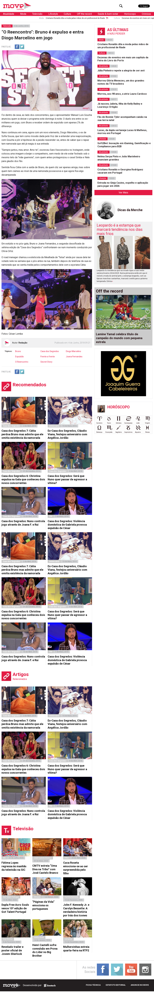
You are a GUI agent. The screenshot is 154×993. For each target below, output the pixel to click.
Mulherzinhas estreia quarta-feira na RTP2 (76, 948)
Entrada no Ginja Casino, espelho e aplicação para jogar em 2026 (122, 184)
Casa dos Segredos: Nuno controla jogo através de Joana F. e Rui (23, 523)
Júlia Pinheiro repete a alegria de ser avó (121, 70)
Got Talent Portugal (11, 897)
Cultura (67, 13)
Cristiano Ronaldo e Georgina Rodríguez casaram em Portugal (120, 171)
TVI (50, 516)
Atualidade (8, 13)
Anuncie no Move (140, 985)
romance (68, 939)
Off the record (84, 13)
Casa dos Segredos (49, 351)
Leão (138, 423)
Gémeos (119, 423)
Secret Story (46, 362)
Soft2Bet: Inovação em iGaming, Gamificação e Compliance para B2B (124, 145)
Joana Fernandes (74, 356)
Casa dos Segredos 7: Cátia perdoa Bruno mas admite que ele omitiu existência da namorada (22, 434)
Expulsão (19, 356)
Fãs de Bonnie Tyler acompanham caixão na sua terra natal (122, 119)
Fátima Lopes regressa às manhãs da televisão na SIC (14, 866)
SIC (4, 858)
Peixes (147, 432)
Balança (99, 432)
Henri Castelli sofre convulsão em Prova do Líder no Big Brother (44, 950)
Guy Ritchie (7, 939)
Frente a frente (47, 356)
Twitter (22, 46)
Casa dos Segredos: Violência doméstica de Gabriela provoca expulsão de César (67, 525)
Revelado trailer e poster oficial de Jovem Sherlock (12, 950)
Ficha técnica (93, 985)
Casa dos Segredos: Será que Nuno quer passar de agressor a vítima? (67, 479)
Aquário (138, 432)
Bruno (18, 351)
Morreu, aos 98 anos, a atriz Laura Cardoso (122, 93)
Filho (67, 858)
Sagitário (119, 432)
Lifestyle (53, 13)
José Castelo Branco (42, 858)
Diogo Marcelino (73, 351)
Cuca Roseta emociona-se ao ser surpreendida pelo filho (75, 868)
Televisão (37, 13)
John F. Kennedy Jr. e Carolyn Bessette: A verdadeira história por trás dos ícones (76, 910)
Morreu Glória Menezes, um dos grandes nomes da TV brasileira (120, 82)
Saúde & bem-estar (108, 13)
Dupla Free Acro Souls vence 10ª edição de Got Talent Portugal (15, 908)
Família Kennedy (71, 897)
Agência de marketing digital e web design (50, 985)
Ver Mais (123, 192)
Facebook (17, 46)
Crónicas (146, 13)
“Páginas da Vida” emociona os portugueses (43, 905)
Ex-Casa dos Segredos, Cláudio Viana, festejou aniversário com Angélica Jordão (67, 434)
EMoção (37, 897)
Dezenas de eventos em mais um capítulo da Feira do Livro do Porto (107, 18)
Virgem (147, 423)
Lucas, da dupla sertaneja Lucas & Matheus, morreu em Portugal (122, 132)
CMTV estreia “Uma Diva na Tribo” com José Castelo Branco (45, 869)
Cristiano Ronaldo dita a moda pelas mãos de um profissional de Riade (32, 18)
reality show (39, 937)
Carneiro (99, 423)
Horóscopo (130, 13)
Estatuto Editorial (116, 985)
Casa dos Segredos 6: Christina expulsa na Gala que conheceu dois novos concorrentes (23, 479)
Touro (109, 423)
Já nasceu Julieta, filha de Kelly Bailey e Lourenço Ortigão (119, 105)
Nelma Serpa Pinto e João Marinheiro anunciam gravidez (118, 158)
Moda (23, 13)
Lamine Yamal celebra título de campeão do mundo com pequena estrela (119, 338)
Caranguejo (128, 423)
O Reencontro (21, 362)
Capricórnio (128, 432)
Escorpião (108, 432)
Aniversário (54, 426)
